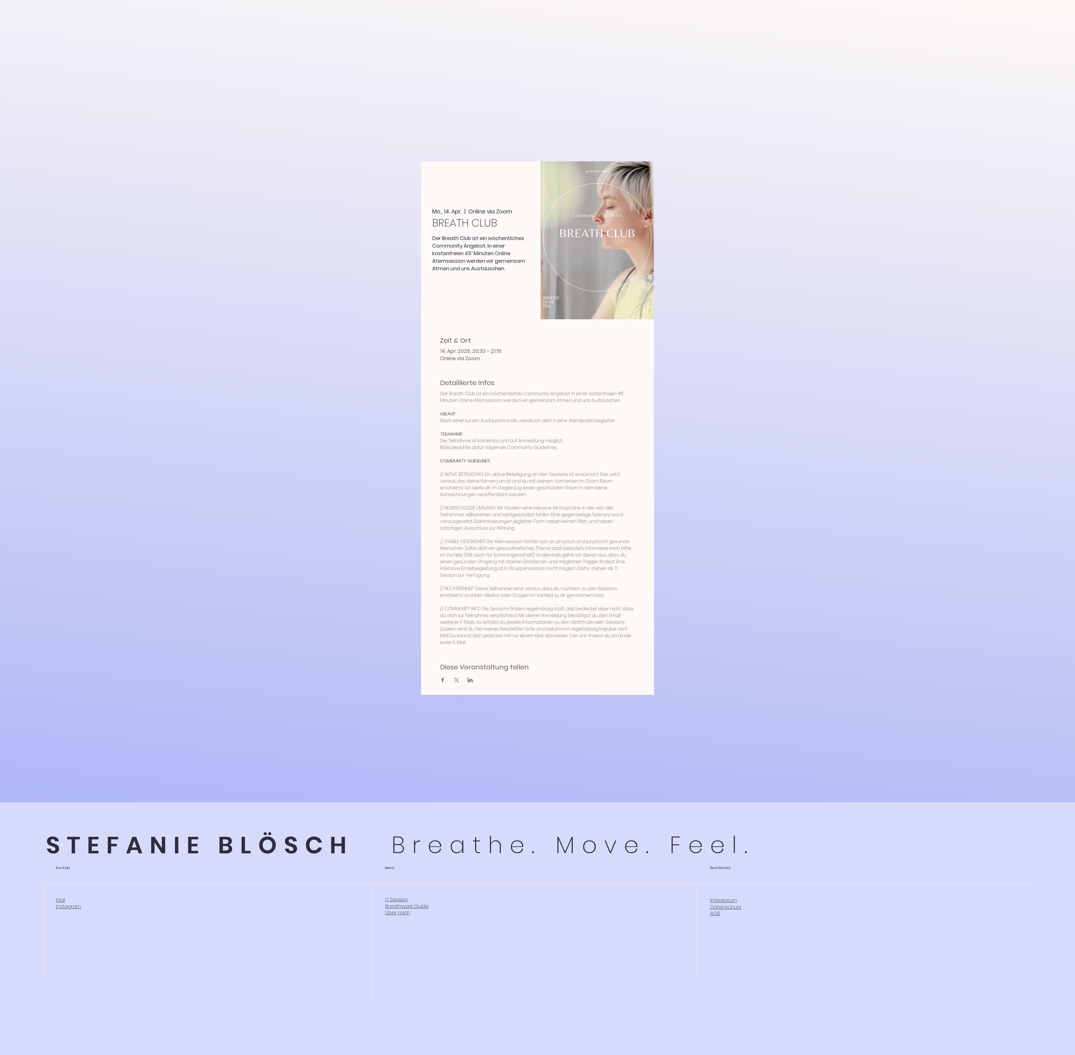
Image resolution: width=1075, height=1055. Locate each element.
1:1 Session (396, 899)
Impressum (723, 900)
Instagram (68, 906)
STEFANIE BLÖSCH (200, 845)
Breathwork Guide (407, 906)
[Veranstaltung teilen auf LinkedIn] (470, 680)
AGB (715, 913)
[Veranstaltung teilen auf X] (456, 680)
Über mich (397, 912)
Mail (60, 899)
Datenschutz (725, 906)
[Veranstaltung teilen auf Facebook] (442, 680)
